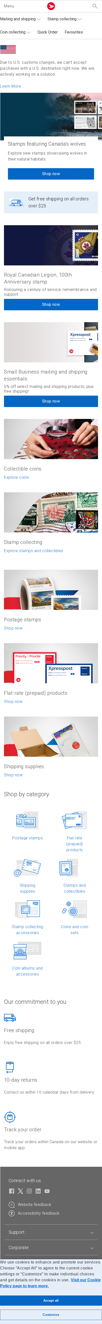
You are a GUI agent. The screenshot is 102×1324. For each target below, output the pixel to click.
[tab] (51, 1232)
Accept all (51, 1300)
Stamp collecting (62, 19)
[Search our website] (95, 6)
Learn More (10, 86)
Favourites (74, 32)
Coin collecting (13, 32)
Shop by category (26, 794)
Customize (51, 1315)
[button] (23, 6)
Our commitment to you (35, 1001)
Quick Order (47, 32)
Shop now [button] (51, 304)
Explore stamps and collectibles (33, 550)
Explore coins (16, 477)
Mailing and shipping (18, 19)
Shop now (51, 173)
